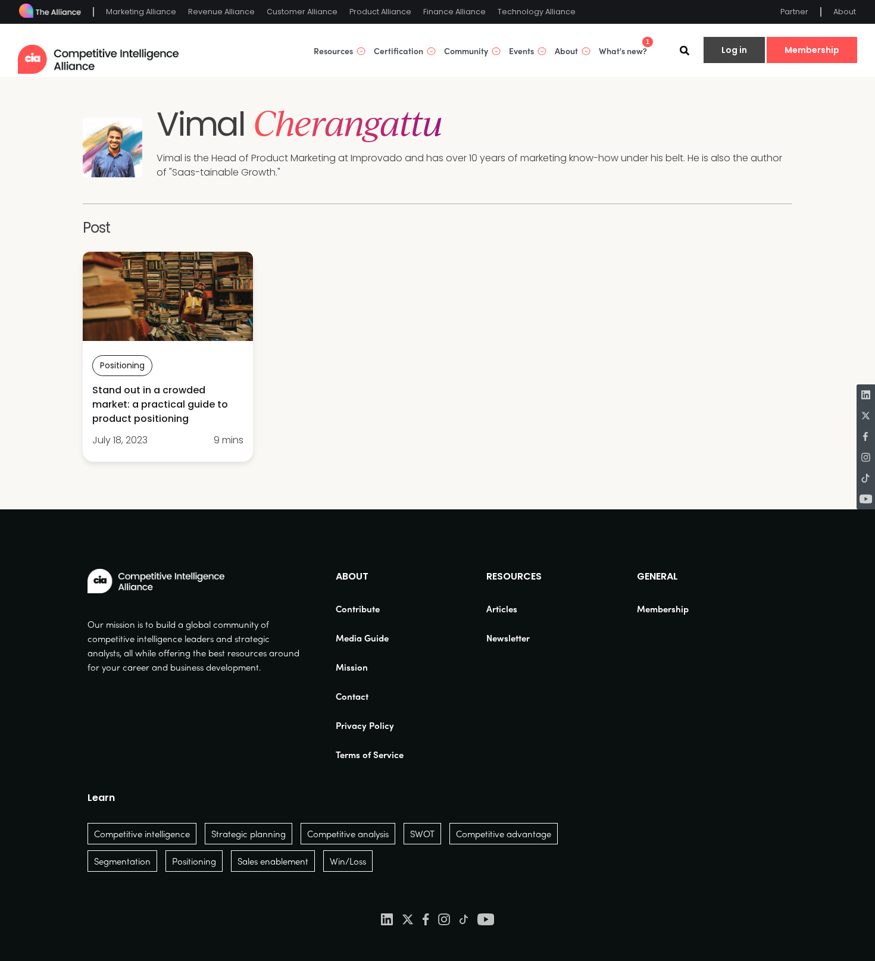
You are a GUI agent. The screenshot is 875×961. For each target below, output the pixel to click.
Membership (812, 50)
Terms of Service (370, 754)
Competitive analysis (348, 833)
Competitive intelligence (142, 833)
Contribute (358, 608)
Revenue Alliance (221, 12)
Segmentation (122, 861)
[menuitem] (370, 609)
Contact (352, 696)
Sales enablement (273, 861)
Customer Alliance (302, 12)
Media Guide (362, 637)
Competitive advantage (503, 833)
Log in (734, 50)
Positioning (194, 861)
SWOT (422, 833)
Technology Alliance (537, 12)
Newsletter (508, 637)
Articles (501, 608)
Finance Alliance (454, 12)
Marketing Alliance (141, 12)
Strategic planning (248, 833)
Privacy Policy (365, 725)
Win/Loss (348, 861)
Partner (794, 12)
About (844, 12)
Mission (352, 667)
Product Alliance (380, 12)
